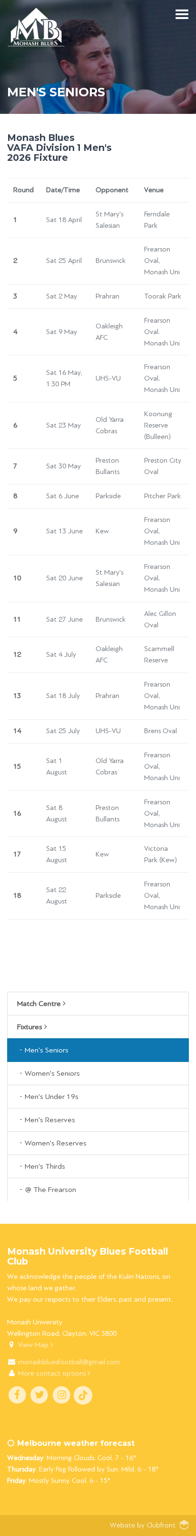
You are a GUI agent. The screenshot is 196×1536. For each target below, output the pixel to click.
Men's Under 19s (51, 1096)
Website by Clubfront (143, 1525)
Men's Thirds (45, 1166)
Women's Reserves (56, 1143)
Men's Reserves (50, 1120)
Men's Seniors (47, 1050)
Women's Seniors (52, 1073)
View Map (34, 1345)
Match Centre (40, 1003)
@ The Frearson (50, 1189)
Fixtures (30, 1027)
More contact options (53, 1373)
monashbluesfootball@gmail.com (69, 1362)
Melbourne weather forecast (75, 1443)
